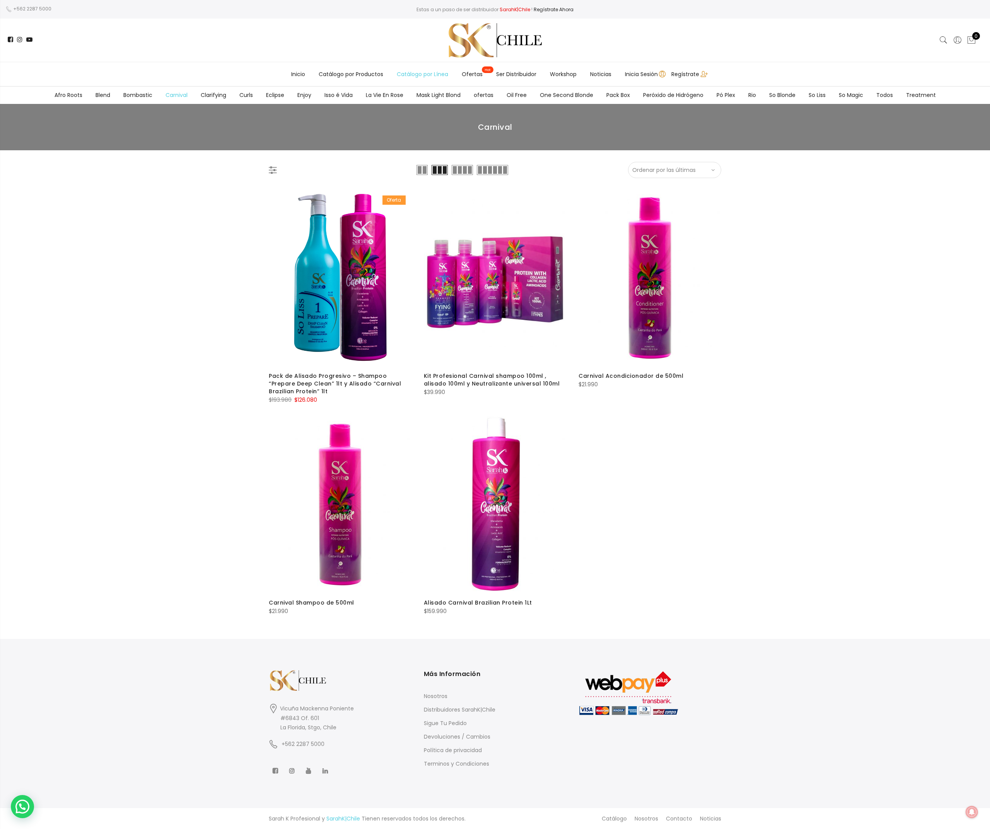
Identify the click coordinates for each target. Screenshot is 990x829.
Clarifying (213, 95)
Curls (246, 95)
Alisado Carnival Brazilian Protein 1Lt (478, 602)
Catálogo (614, 818)
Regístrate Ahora (554, 9)
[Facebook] (276, 765)
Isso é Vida (338, 95)
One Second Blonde (566, 95)
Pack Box (618, 95)
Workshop (563, 74)
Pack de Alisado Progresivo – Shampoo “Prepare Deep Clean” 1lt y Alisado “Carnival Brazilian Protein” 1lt (335, 383)
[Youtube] (309, 765)
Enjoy (304, 95)
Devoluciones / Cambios (457, 737)
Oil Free (517, 95)
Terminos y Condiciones (456, 764)
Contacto (679, 818)
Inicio (298, 74)
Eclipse (275, 95)
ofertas (483, 95)
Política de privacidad (453, 750)
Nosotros (435, 696)
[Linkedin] (326, 765)
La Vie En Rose (384, 95)
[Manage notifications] (972, 812)
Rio (752, 95)
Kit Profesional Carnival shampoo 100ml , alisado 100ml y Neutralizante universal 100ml (492, 379)
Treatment (921, 95)
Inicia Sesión (641, 74)
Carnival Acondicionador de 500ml (631, 376)
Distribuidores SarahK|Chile (459, 709)
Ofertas (472, 74)
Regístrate (685, 74)
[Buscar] (944, 40)
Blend (103, 95)
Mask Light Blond (438, 95)
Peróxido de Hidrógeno (673, 95)
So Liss (817, 95)
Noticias (600, 74)
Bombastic (137, 95)
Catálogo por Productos (351, 74)
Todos (884, 95)
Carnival (177, 95)
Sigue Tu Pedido (445, 723)
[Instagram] (293, 765)
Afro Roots (68, 95)
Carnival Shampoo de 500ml (311, 602)
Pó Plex (726, 95)
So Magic (851, 95)
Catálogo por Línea (422, 74)
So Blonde (782, 95)
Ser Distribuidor (516, 74)
